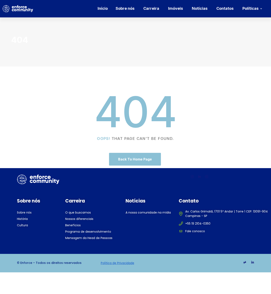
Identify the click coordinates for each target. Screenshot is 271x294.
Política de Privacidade (117, 263)
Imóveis (175, 8)
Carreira (151, 8)
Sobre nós (125, 8)
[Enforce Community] (18, 8)
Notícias (199, 8)
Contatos (225, 8)
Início (103, 8)
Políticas (250, 8)
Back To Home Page (135, 159)
